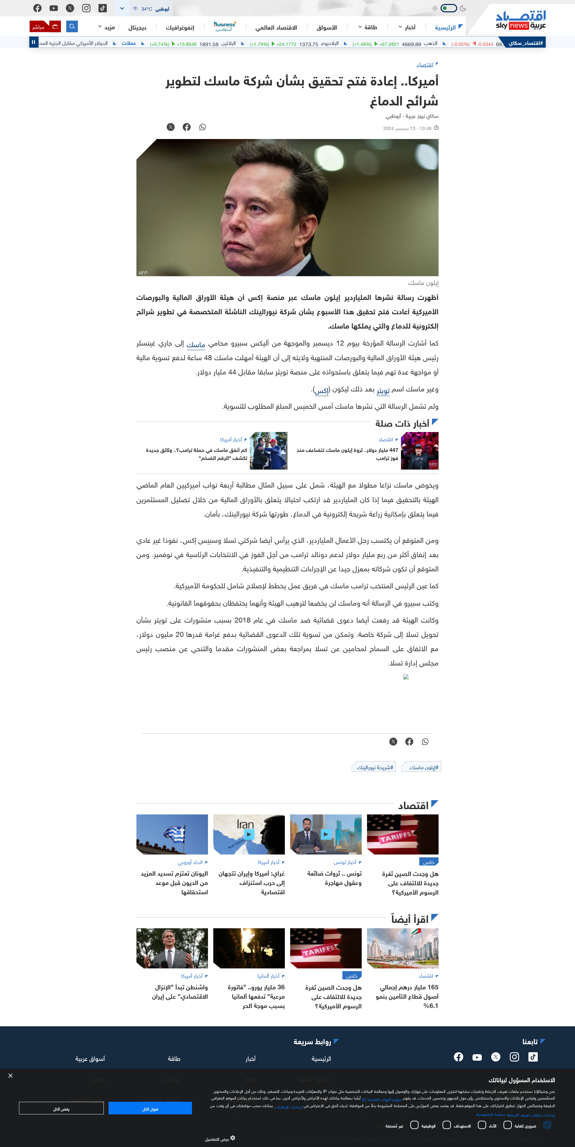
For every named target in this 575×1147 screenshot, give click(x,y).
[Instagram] (86, 8)
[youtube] (477, 1058)
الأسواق (327, 26)
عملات (169, 42)
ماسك (196, 343)
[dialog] (287, 1108)
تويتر (383, 389)
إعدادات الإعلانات (288, 1106)
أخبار (251, 1057)
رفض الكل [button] (61, 1108)
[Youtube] (54, 8)
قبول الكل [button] (150, 1108)
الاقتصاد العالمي (276, 26)
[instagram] (514, 1059)
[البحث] (72, 26)
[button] (144, 8)
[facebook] (458, 1059)
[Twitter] (70, 8)
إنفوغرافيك (180, 26)
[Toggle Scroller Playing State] (34, 42)
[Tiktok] (103, 8)
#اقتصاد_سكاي (526, 42)
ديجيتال (137, 26)
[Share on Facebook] (187, 127)
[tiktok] (533, 1059)
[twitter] (495, 1059)
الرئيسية (445, 26)
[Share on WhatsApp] (203, 127)
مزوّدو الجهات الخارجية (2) (382, 1098)
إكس (321, 389)
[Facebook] (37, 8)
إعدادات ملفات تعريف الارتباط (531, 1114)
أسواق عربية (90, 1057)
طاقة (174, 1057)
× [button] (10, 1076)
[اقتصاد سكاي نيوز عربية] (506, 20)
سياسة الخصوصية (490, 1113)
